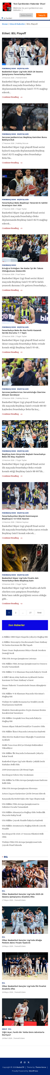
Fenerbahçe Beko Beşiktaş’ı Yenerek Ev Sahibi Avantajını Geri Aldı (25, 204)
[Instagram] (25, 1062)
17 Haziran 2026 (8, 143)
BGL (6, 856)
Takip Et (41, 15)
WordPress (33, 1071)
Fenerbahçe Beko (9, 68)
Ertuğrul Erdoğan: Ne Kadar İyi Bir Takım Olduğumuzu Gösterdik (22, 269)
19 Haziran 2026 (8, 77)
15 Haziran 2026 (8, 274)
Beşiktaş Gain (23, 68)
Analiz (4, 1029)
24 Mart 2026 (7, 1038)
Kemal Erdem (21, 77)
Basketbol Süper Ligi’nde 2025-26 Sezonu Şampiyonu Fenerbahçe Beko (22, 73)
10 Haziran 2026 (8, 584)
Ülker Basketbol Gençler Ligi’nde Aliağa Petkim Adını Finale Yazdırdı (22, 941)
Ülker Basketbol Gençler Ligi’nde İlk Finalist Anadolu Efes (24, 987)
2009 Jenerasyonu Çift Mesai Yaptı (18, 770)
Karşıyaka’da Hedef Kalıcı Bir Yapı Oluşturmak (23, 799)
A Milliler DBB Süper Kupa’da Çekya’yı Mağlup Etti (25, 637)
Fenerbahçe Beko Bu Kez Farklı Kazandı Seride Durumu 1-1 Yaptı (21, 331)
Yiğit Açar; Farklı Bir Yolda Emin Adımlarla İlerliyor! (23, 1033)
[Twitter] (29, 1062)
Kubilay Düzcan (22, 143)
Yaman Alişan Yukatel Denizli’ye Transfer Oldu (23, 726)
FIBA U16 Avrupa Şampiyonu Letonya (19, 658)
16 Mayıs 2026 (7, 946)
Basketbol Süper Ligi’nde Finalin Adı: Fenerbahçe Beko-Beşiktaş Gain (20, 579)
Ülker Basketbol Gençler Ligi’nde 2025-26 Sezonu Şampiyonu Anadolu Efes (22, 895)
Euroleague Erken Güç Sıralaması (17, 775)
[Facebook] (21, 1062)
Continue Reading (10, 97)
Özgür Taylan (21, 209)
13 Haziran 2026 (8, 398)
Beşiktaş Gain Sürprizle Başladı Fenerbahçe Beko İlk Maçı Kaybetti (23, 455)
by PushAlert (8, 18)
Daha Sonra (26, 15)
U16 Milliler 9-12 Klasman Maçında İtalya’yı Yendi (24, 672)
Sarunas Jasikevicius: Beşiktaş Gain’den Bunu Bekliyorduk (24, 138)
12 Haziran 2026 (8, 522)
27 (30, 612)
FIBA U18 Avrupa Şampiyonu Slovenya (19, 788)
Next (39, 612)
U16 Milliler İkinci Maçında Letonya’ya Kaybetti (23, 731)
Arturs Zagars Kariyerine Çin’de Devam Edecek (23, 793)
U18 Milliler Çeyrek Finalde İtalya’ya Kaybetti (22, 820)
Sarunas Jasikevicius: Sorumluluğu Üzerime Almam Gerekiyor (23, 393)
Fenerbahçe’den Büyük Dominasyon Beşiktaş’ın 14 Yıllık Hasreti (20, 517)
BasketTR (20, 1067)
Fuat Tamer (20, 274)
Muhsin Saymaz (22, 522)
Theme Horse (40, 1067)
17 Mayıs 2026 (7, 900)
